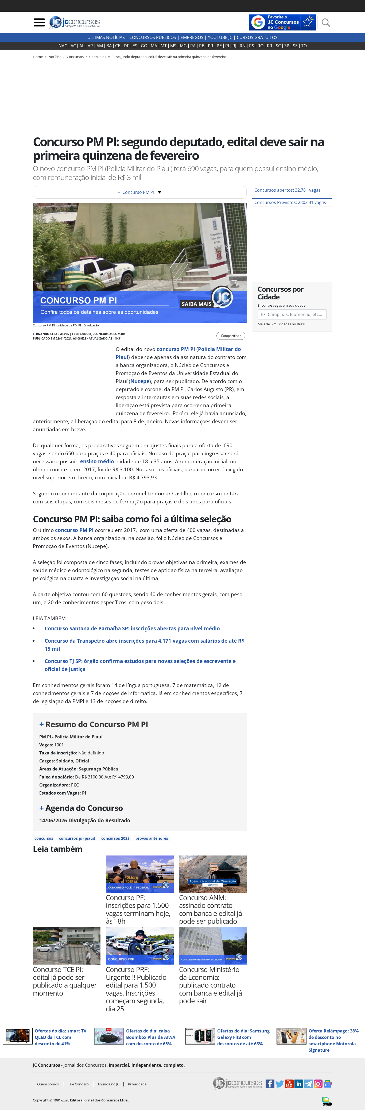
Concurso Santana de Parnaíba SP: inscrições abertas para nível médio (132, 628)
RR (269, 46)
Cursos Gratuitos (257, 37)
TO (304, 46)
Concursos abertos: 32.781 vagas (287, 190)
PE (219, 46)
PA (193, 46)
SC (278, 46)
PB (201, 46)
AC (73, 46)
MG (183, 46)
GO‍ (144, 46)
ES (135, 46)
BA (109, 46)
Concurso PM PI (136, 192)
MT (164, 46)
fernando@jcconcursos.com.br (98, 334)
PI (227, 46)
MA (154, 46)
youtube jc (220, 37)
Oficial (82, 761)
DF (126, 46)
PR (210, 46)
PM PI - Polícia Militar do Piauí (71, 737)
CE (117, 46)
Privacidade (137, 1084)
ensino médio (97, 461)
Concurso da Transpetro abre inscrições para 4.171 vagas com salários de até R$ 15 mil (144, 644)
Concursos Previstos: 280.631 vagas (290, 202)
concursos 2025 (115, 838)
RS (251, 46)
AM (99, 46)
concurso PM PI (74, 530)
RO (260, 46)
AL (81, 46)
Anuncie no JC (108, 1084)
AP (90, 46)
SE (295, 46)
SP (286, 46)
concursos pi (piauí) (77, 838)
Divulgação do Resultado (84, 820)
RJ (234, 46)
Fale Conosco (78, 1084)
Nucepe (139, 381)
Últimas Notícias (106, 37)
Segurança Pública (98, 769)
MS (173, 46)
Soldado (64, 761)
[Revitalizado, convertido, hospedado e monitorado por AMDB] (327, 1101)
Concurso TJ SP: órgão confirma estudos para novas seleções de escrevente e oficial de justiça (140, 665)
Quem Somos (48, 1084)
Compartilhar (231, 335)
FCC (75, 785)
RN (243, 46)
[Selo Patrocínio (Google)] (282, 22)
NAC (63, 46)
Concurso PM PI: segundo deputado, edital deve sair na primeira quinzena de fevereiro (157, 56)
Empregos (192, 37)
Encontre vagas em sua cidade (281, 305)
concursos (43, 838)
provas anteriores (151, 838)
